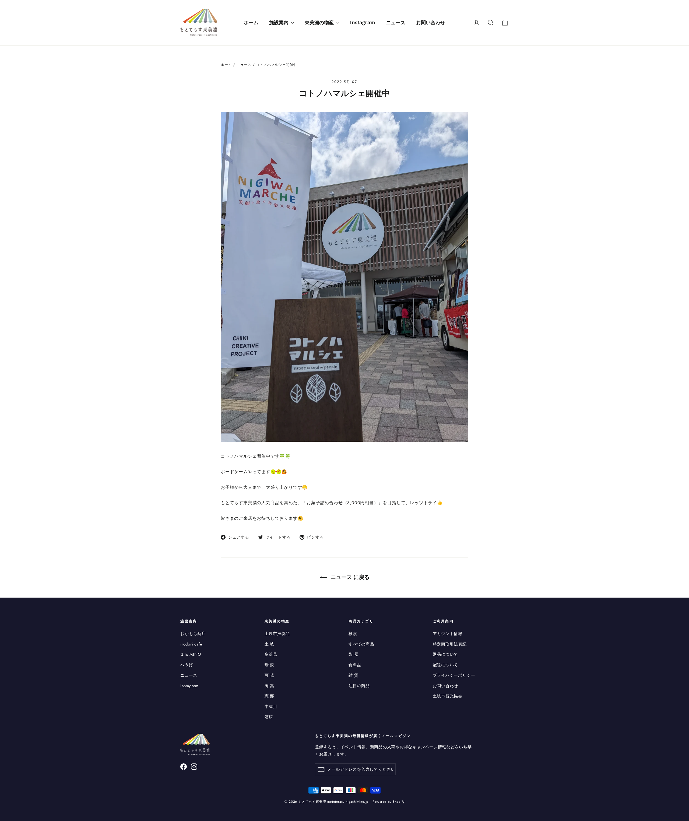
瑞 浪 (269, 665)
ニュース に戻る (349, 577)
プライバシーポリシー (454, 675)
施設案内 (279, 22)
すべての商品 (361, 644)
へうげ (186, 665)
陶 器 (353, 654)
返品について (445, 654)
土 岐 (269, 644)
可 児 (269, 675)
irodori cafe (191, 644)
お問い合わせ (430, 22)
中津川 (271, 707)
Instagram (362, 22)
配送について (445, 665)
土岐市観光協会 (448, 696)
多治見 (271, 654)
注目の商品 (359, 686)
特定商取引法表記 (450, 644)
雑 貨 (353, 675)
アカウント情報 (448, 634)
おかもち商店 (193, 634)
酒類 (269, 717)
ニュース (395, 22)
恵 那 (269, 696)
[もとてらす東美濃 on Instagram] (194, 766)
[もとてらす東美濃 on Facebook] (183, 766)
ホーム (251, 22)
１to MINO (190, 654)
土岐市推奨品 (277, 634)
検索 (353, 634)
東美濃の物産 (320, 22)
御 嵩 (269, 686)
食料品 (355, 665)
